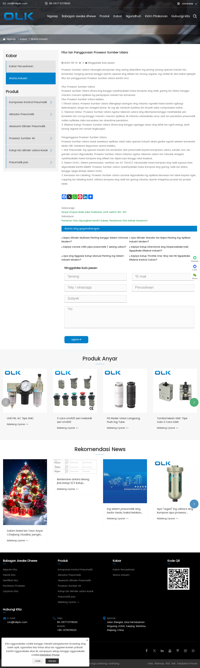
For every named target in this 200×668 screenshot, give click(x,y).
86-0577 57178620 (57, 3)
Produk (105, 16)
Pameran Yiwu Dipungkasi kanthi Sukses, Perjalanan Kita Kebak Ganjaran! (104, 221)
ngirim (76, 339)
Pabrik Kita (9, 575)
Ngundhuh (133, 16)
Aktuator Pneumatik (21, 114)
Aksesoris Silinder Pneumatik (27, 126)
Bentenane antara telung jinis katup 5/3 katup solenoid (73, 481)
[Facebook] (147, 650)
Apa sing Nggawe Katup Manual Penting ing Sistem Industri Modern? (92, 258)
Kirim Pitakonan (156, 16)
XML (173, 664)
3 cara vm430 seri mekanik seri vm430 (74, 420)
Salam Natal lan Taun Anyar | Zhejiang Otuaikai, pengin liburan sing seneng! (25, 532)
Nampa (52, 661)
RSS (168, 664)
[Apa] (175, 481)
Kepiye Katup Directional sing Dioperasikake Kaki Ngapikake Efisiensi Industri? (158, 249)
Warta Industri (39, 39)
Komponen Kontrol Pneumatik (28, 102)
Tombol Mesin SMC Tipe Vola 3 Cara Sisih (172, 420)
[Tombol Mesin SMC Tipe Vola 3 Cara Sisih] (175, 391)
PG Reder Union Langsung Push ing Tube (123, 420)
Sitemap (159, 664)
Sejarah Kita (10, 570)
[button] (5, 402)
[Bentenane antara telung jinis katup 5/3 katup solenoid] (75, 466)
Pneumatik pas (18, 162)
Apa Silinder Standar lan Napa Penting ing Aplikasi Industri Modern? (159, 240)
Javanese (187, 4)
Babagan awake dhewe (79, 16)
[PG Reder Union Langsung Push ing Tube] (125, 391)
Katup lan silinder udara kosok (28, 150)
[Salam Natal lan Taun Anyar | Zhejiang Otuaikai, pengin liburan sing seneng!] (25, 492)
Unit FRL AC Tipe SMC (20, 418)
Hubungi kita (180, 16)
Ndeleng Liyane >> (18, 424)
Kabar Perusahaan (21, 66)
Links (150, 664)
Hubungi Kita (12, 609)
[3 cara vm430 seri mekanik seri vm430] (75, 391)
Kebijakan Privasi (187, 664)
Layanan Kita (10, 591)
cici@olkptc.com (15, 3)
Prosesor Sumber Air (22, 138)
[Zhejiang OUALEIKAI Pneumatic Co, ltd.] (18, 16)
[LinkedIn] (162, 650)
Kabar (117, 16)
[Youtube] (170, 650)
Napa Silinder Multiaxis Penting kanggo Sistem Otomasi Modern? (94, 240)
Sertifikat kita (10, 580)
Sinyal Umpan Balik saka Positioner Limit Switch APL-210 (93, 212)
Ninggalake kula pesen (101, 63)
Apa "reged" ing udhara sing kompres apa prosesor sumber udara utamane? (175, 510)
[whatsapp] (193, 650)
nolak (37, 661)
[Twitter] (154, 650)
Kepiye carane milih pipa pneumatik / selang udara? (94, 247)
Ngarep (52, 16)
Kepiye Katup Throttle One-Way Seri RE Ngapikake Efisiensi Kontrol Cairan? (159, 258)
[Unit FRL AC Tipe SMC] (25, 391)
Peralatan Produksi (14, 586)
